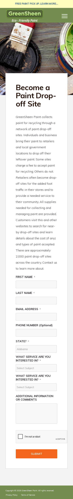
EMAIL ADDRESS (28, 309)
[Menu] (63, 16)
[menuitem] (63, 16)
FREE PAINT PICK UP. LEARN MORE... (36, 3)
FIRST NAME (25, 277)
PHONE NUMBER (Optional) (34, 325)
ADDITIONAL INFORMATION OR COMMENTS (34, 397)
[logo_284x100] (30, 16)
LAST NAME (25, 293)
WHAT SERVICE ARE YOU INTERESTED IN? (33, 358)
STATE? (22, 341)
